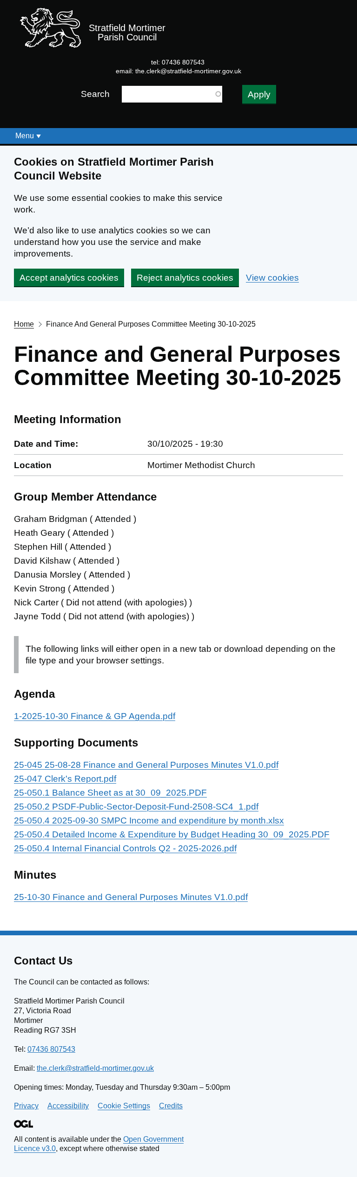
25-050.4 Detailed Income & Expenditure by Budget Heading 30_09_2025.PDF (172, 834)
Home (24, 324)
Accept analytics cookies (69, 278)
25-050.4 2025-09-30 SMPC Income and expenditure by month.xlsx (149, 820)
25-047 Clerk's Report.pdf (65, 779)
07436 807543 (51, 1049)
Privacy (26, 1106)
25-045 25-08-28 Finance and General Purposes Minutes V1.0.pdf (146, 765)
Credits (171, 1106)
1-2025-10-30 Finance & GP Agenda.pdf (94, 716)
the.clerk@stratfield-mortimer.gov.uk (188, 71)
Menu (24, 136)
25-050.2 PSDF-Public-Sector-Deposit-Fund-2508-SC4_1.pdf (136, 806)
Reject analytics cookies (185, 278)
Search (95, 94)
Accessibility (68, 1106)
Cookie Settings (124, 1106)
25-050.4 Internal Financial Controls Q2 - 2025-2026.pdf (125, 848)
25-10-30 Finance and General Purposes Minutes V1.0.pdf (131, 897)
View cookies (272, 277)
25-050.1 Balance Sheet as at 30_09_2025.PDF (110, 793)
